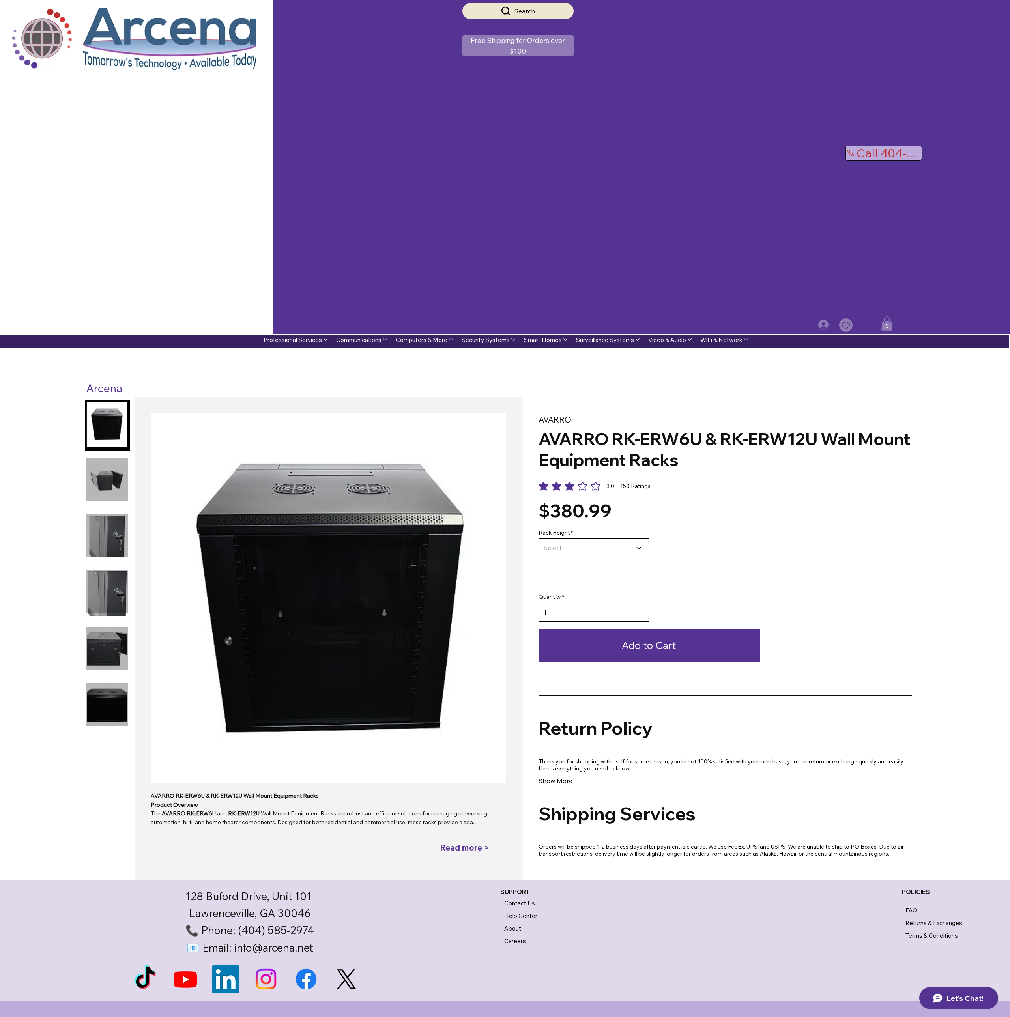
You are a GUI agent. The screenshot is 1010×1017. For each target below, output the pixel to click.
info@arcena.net (273, 947)
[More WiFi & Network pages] (746, 340)
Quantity (550, 597)
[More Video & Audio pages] (690, 340)
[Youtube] (185, 979)
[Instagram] (266, 979)
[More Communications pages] (385, 340)
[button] (518, 45)
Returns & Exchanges (933, 923)
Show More (555, 781)
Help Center (520, 916)
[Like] (846, 325)
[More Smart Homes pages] (565, 340)
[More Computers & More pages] (451, 340)
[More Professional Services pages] (325, 340)
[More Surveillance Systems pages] (638, 340)
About (512, 928)
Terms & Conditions (931, 935)
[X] (346, 979)
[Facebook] (306, 979)
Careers (515, 941)
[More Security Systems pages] (513, 340)
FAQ (911, 910)
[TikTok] (145, 979)
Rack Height (554, 532)
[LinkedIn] (225, 979)
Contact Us (519, 903)
